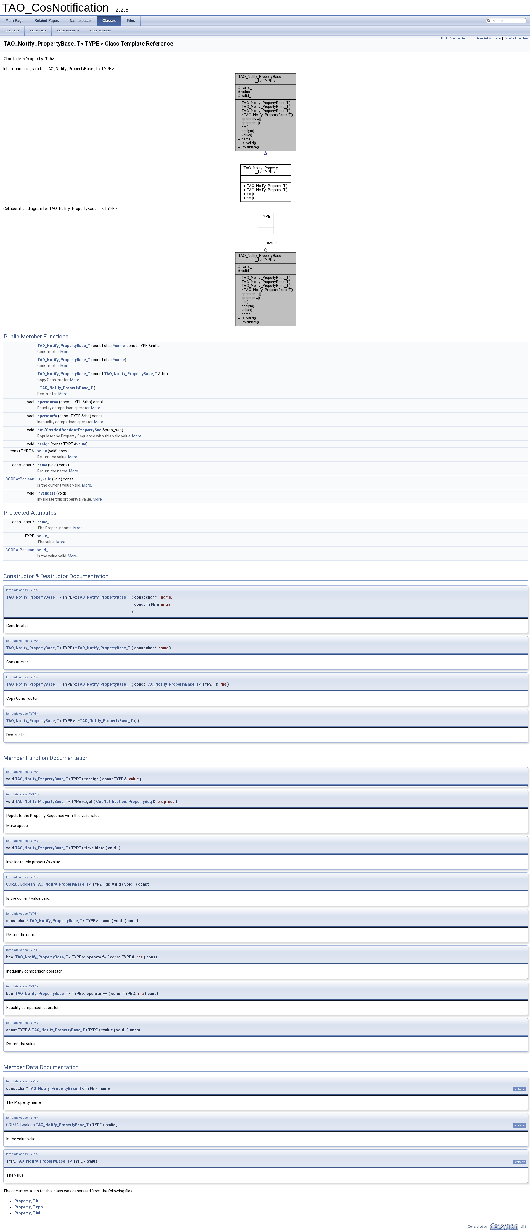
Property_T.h (26, 1201)
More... (66, 351)
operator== (47, 402)
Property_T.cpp (28, 1207)
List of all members (516, 38)
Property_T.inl (27, 1213)
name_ (43, 522)
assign (43, 444)
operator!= (47, 416)
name (120, 345)
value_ (43, 536)
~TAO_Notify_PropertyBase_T (65, 388)
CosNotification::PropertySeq (74, 430)
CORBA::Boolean (20, 479)
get (40, 430)
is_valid (44, 479)
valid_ (42, 550)
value (81, 444)
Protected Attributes (488, 38)
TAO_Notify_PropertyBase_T (64, 345)
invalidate (46, 493)
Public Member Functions (457, 38)
